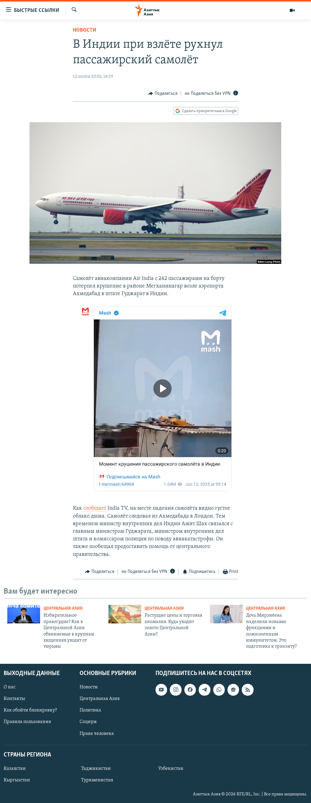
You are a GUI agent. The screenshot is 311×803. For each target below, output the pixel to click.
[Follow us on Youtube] (161, 689)
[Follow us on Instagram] (175, 689)
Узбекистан (170, 768)
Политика (90, 710)
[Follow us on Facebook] (190, 689)
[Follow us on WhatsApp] (219, 689)
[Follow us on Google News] (233, 689)
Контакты (14, 698)
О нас (9, 687)
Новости (84, 30)
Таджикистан (96, 768)
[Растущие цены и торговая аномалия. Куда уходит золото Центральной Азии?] (124, 614)
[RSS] (247, 689)
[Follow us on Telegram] (204, 689)
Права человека (97, 733)
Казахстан (15, 768)
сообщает (94, 508)
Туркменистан (97, 780)
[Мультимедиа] (292, 10)
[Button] (162, 94)
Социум (88, 721)
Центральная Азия (63, 608)
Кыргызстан (17, 780)
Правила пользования (27, 721)
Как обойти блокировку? (30, 710)
